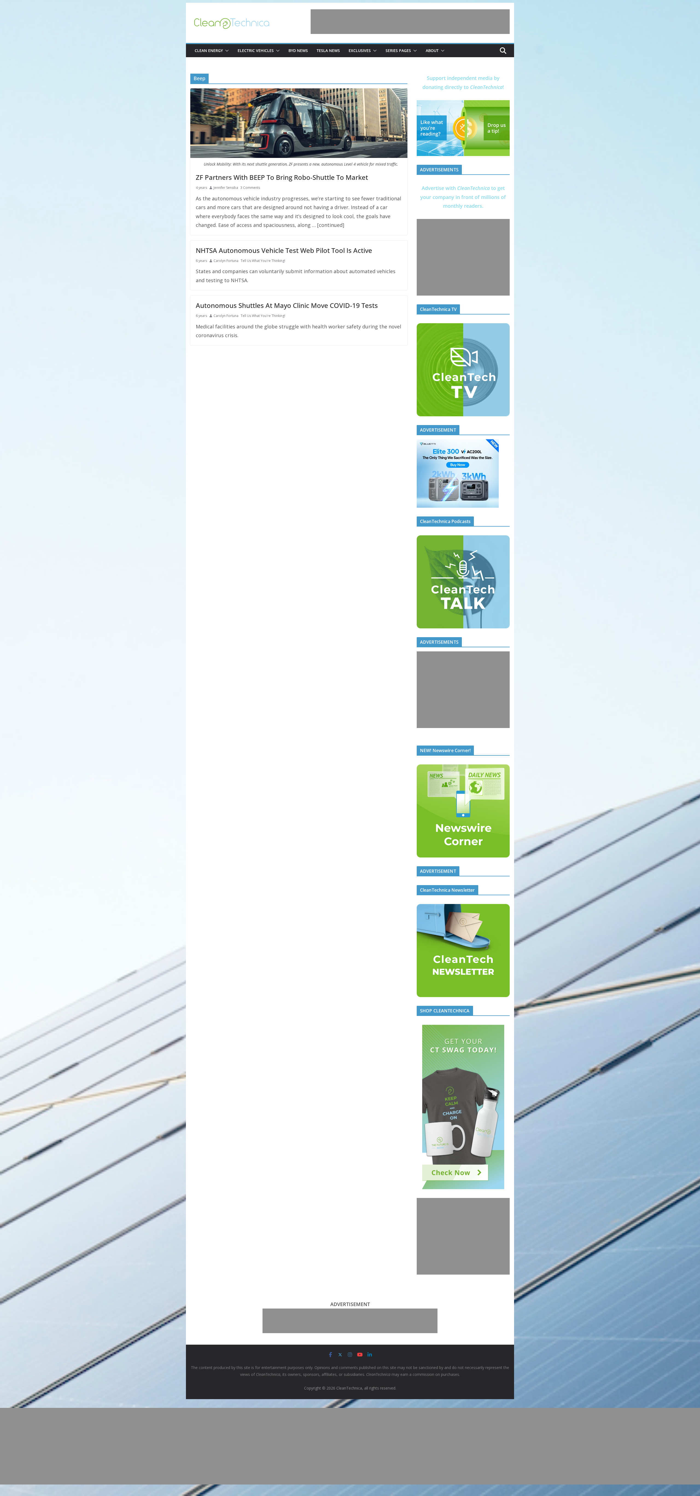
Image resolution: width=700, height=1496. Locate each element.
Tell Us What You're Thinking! (263, 260)
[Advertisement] (410, 21)
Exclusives (360, 50)
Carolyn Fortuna (226, 260)
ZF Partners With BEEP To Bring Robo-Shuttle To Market (282, 177)
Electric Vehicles (256, 50)
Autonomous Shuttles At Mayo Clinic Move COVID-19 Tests (287, 305)
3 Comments (250, 187)
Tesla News (328, 50)
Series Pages (398, 50)
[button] (226, 50)
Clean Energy (209, 50)
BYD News (298, 50)
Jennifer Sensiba (226, 187)
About (432, 50)
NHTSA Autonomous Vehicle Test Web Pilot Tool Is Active (284, 250)
